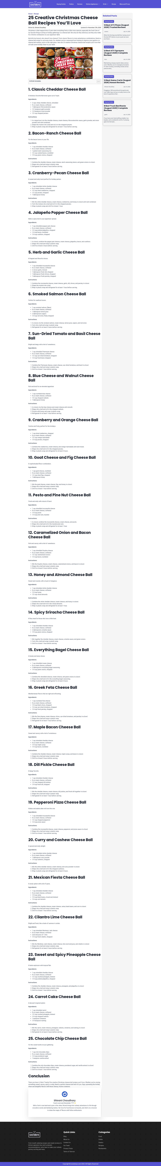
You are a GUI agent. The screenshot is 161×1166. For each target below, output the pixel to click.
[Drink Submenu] (108, 4)
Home (30, 14)
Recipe (114, 4)
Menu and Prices (125, 4)
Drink (104, 4)
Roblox (71, 4)
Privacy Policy (68, 1148)
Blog (64, 1136)
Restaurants (102, 1148)
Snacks (100, 1142)
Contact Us (67, 1142)
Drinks (100, 1139)
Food (100, 1136)
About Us (66, 1139)
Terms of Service (69, 1151)
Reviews (79, 4)
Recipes (101, 1145)
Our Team (66, 1145)
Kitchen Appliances (92, 4)
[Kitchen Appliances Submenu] (99, 4)
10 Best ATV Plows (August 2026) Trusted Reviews (116, 26)
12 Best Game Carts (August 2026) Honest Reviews (117, 81)
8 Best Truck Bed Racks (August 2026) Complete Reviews (116, 108)
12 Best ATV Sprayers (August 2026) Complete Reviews (116, 53)
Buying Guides (61, 4)
